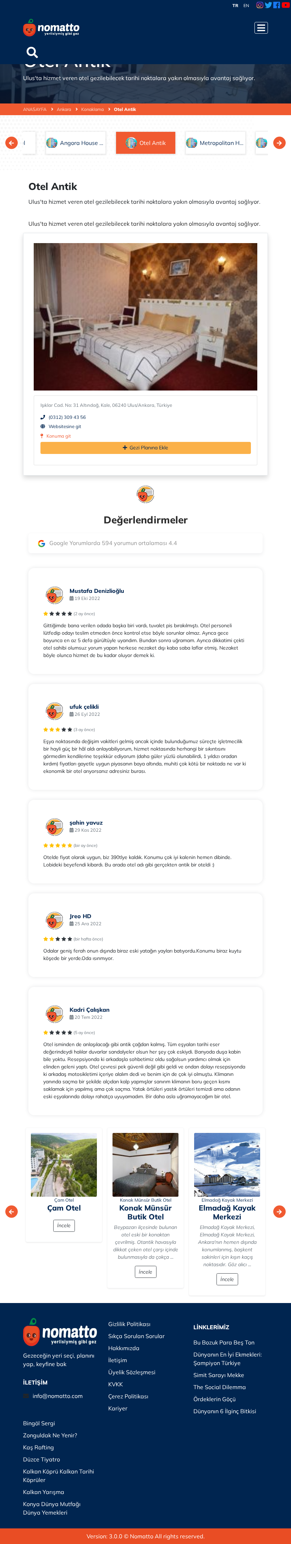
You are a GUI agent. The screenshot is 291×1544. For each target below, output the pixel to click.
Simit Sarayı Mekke (218, 1375)
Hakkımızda (123, 1348)
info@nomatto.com (58, 1395)
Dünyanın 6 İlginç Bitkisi (224, 1411)
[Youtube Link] (285, 5)
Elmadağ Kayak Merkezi (227, 1200)
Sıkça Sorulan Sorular (136, 1336)
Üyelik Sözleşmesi (131, 1372)
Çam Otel (64, 1200)
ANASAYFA (35, 109)
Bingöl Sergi (39, 1423)
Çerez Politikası (128, 1396)
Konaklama (93, 109)
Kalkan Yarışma (43, 1491)
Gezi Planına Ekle (149, 447)
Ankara (64, 109)
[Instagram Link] (260, 5)
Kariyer (117, 1408)
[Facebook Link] (276, 5)
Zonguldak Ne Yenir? (50, 1435)
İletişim (117, 1360)
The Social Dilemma (219, 1387)
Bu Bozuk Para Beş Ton (223, 1342)
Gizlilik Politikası (129, 1323)
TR (235, 5)
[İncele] (64, 1165)
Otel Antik (125, 109)
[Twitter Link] (268, 5)
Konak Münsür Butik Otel (145, 1200)
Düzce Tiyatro (41, 1459)
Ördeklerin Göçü (214, 1399)
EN (246, 5)
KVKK (115, 1384)
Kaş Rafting (38, 1447)
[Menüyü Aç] (261, 28)
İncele (64, 1225)
